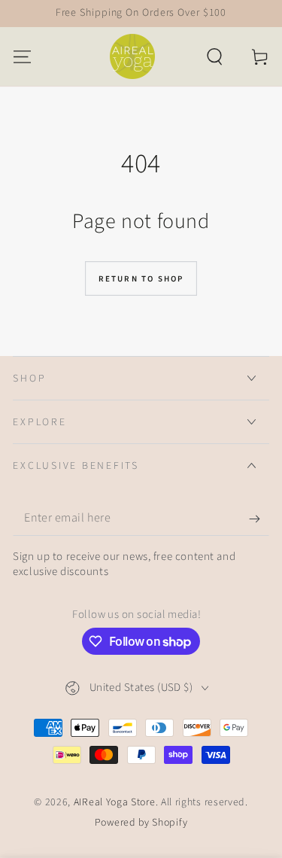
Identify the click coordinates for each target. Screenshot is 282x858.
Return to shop (141, 278)
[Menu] (22, 56)
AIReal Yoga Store (115, 802)
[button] (214, 56)
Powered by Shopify (141, 823)
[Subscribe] (258, 519)
